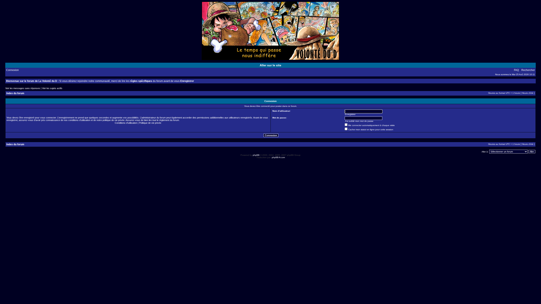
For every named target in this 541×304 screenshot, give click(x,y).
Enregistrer (187, 81)
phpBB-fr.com (278, 157)
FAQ (516, 70)
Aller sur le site (270, 65)
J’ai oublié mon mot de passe (359, 121)
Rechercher (528, 70)
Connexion (12, 70)
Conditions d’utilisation (126, 123)
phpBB (256, 155)
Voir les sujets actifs (52, 88)
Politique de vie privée (150, 123)
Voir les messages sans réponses (22, 88)
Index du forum (15, 93)
